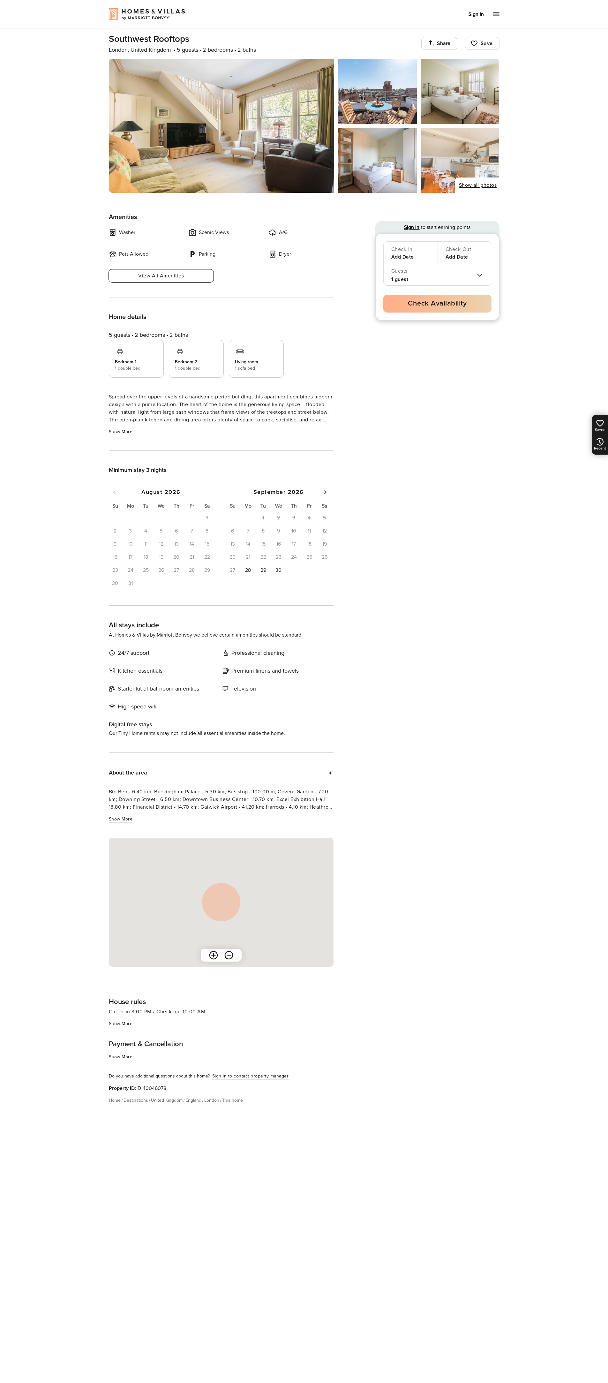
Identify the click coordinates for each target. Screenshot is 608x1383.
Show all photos (478, 185)
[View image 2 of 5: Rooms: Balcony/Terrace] (377, 91)
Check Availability (437, 303)
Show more (121, 432)
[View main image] (221, 126)
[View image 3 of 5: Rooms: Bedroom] (460, 91)
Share (444, 43)
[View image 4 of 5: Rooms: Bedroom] (377, 160)
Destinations (136, 1100)
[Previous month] (114, 492)
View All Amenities (161, 276)
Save (487, 43)
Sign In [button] (476, 14)
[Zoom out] (229, 955)
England (193, 1100)
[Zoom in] (213, 955)
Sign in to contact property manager (250, 1076)
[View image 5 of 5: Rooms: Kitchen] (460, 160)
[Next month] (325, 492)
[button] (248, 570)
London (211, 1100)
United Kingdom (167, 1100)
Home (115, 1100)
